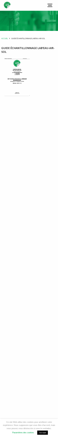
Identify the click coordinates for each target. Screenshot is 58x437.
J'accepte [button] (42, 433)
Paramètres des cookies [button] (23, 432)
